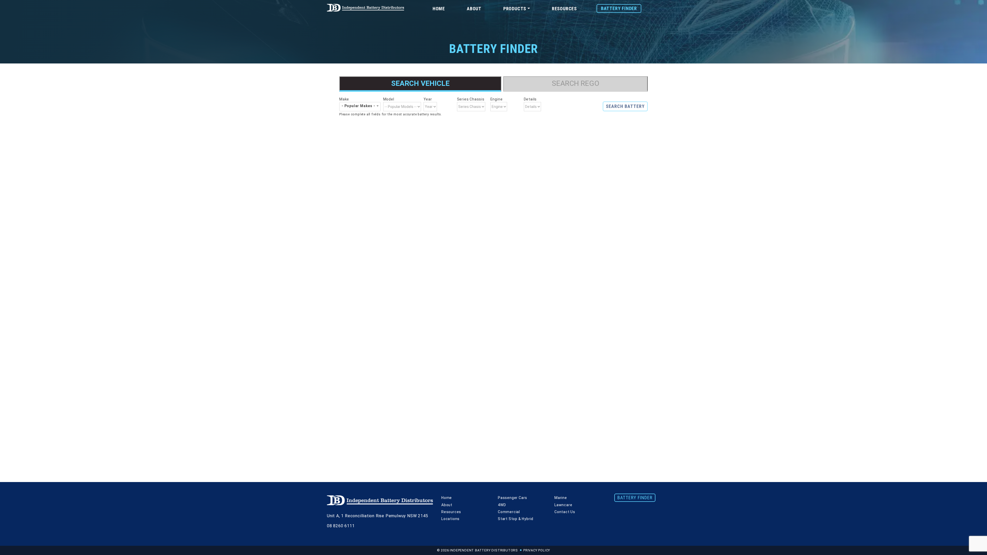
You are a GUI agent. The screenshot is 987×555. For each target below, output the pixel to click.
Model (388, 99)
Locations (450, 519)
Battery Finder (619, 8)
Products (514, 8)
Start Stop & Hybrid (515, 519)
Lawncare (563, 505)
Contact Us (564, 512)
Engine (496, 99)
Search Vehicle (420, 83)
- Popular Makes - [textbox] (358, 106)
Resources (564, 8)
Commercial (509, 512)
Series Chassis (471, 99)
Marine (560, 498)
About (474, 8)
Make (344, 99)
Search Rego (575, 83)
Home (439, 8)
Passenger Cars (512, 498)
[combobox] (360, 105)
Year (428, 99)
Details (530, 99)
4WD (502, 505)
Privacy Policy (536, 550)
